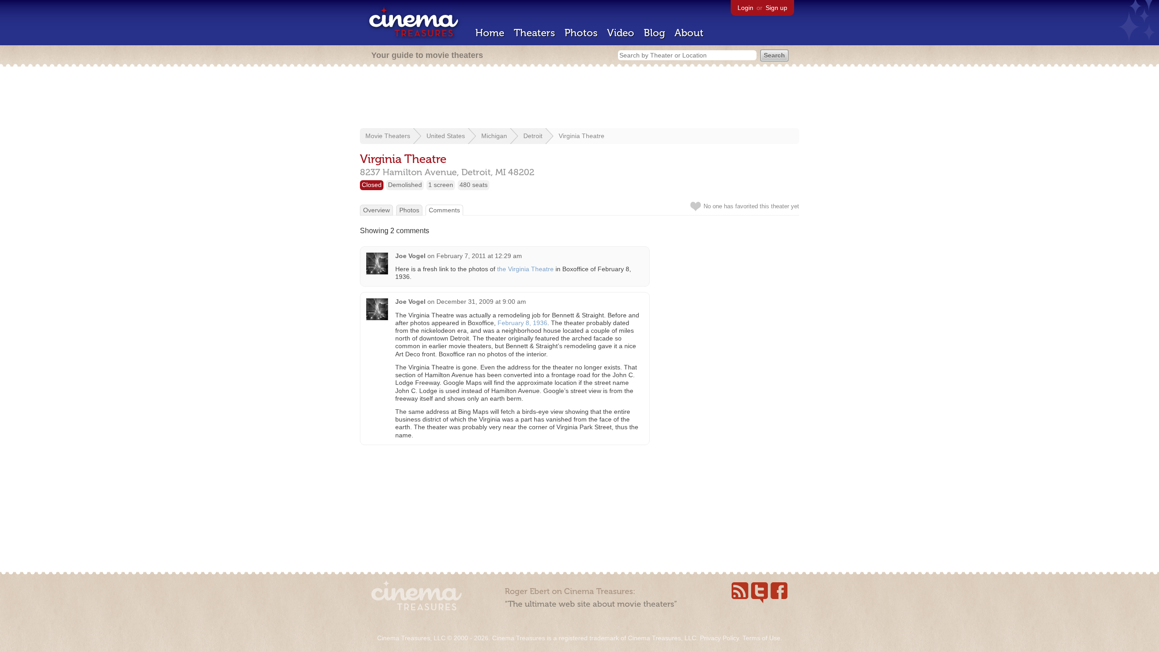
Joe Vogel (410, 255)
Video (620, 33)
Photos (581, 33)
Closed (372, 184)
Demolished (405, 184)
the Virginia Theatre (525, 269)
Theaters (534, 33)
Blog (654, 33)
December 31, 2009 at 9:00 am (481, 301)
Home (489, 33)
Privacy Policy (719, 638)
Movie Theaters (387, 135)
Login (745, 7)
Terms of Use (761, 638)
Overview (376, 210)
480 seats (474, 184)
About (689, 33)
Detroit (532, 135)
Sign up (776, 7)
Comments (444, 210)
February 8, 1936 (522, 322)
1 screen (440, 184)
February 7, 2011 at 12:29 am (479, 255)
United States (445, 135)
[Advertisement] (579, 98)
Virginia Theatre (581, 135)
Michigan (494, 135)
